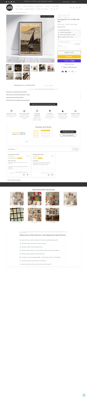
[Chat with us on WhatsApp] (84, 395)
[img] (11, 156)
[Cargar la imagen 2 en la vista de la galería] (18, 68)
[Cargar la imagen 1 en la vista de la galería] (10, 68)
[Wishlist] (76, 7)
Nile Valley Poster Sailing (13, 154)
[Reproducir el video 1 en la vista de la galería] (26, 76)
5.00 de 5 (22, 132)
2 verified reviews (66, 17)
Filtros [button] (76, 149)
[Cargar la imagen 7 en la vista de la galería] (10, 76)
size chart (78, 43)
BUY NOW (69, 56)
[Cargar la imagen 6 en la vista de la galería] (51, 68)
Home (10, 12)
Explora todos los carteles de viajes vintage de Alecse (43, 104)
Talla (58, 39)
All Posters (14, 12)
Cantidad (59, 45)
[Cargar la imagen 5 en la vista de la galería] (42, 68)
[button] (18, 6)
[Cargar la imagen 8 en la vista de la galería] (18, 76)
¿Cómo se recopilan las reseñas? (14, 180)
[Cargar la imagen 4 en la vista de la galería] (34, 68)
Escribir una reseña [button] (68, 131)
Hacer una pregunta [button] (68, 135)
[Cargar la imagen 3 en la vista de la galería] (26, 68)
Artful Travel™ (61, 24)
